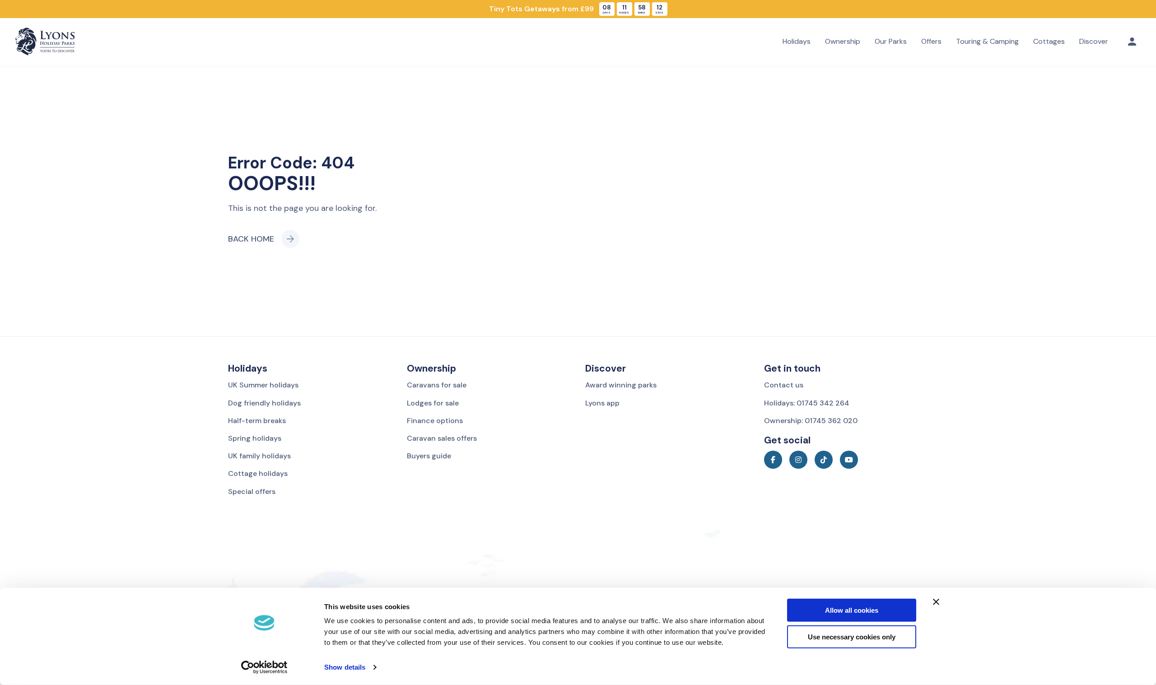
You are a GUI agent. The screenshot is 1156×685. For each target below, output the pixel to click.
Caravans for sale (436, 385)
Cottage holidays (258, 473)
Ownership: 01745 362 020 (811, 420)
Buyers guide (429, 456)
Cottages (1049, 41)
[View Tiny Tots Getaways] (578, 9)
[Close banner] (936, 602)
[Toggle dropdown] (1132, 41)
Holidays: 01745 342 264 (806, 403)
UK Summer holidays (263, 385)
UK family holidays (259, 456)
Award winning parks (621, 385)
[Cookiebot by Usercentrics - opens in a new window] (264, 667)
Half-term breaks (257, 420)
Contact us (783, 385)
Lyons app (602, 403)
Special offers (251, 491)
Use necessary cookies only (851, 637)
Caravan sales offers (442, 438)
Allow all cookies (851, 610)
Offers (931, 41)
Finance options (435, 420)
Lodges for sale (433, 403)
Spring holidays (254, 438)
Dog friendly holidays (264, 403)
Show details (344, 667)
